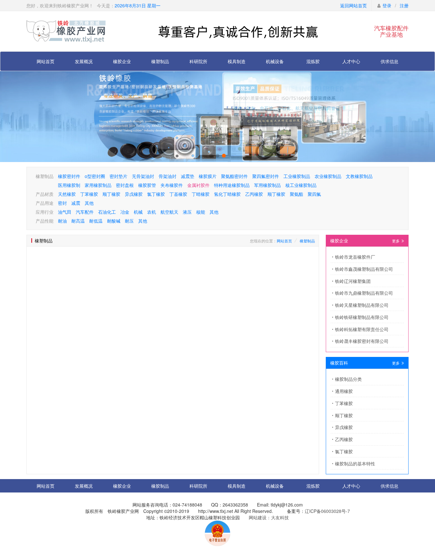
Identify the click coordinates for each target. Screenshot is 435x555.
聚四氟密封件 (265, 176)
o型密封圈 (95, 176)
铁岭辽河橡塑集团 (353, 281)
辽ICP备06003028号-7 (327, 511)
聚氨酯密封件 (234, 176)
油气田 (64, 212)
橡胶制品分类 (348, 379)
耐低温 (96, 221)
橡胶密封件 (69, 176)
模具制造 (237, 61)
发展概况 (84, 61)
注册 (404, 5)
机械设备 (275, 61)
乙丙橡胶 (254, 194)
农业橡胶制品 (328, 176)
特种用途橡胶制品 (232, 185)
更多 (396, 240)
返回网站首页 (353, 5)
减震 (75, 203)
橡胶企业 (122, 61)
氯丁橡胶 (156, 194)
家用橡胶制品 (98, 185)
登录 (386, 5)
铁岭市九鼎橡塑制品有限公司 (364, 293)
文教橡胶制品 (359, 176)
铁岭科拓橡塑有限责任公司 (362, 329)
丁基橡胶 (178, 194)
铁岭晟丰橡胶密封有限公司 (362, 341)
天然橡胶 (67, 194)
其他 (89, 203)
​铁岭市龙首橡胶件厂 (355, 257)
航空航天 (169, 212)
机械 (138, 212)
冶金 (124, 212)
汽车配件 (85, 212)
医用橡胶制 (69, 185)
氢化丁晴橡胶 (227, 194)
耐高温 (78, 221)
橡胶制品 (160, 486)
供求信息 (389, 61)
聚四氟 (314, 194)
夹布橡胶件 (171, 185)
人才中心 (351, 61)
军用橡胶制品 (267, 185)
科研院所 (198, 61)
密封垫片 (118, 176)
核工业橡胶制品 (301, 185)
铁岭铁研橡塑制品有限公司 (362, 317)
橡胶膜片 (208, 176)
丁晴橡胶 (201, 194)
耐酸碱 (113, 221)
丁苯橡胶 (89, 194)
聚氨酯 (296, 194)
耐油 (62, 221)
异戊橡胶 (134, 194)
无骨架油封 (143, 176)
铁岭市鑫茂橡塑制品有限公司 (364, 269)
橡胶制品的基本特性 (355, 463)
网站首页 (45, 61)
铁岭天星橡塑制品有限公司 (362, 305)
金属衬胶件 (198, 185)
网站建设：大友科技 (269, 517)
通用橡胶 (344, 391)
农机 (151, 212)
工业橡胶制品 (296, 176)
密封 (62, 203)
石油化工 (107, 212)
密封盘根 (125, 185)
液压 (187, 212)
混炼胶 (313, 61)
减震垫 (187, 176)
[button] (211, 156)
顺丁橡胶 (111, 194)
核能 (200, 212)
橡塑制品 (160, 61)
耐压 (129, 221)
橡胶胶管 (147, 185)
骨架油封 (167, 176)
